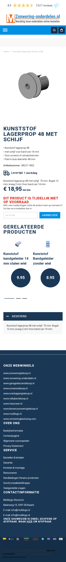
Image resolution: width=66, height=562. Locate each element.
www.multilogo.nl (12, 413)
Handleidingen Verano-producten (21, 478)
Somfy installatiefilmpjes (16, 483)
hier (29, 521)
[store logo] (33, 19)
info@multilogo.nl (20, 515)
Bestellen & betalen (13, 457)
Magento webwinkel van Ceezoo (14, 557)
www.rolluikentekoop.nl (15, 398)
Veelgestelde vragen (14, 488)
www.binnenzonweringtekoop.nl (20, 408)
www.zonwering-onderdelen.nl (19, 378)
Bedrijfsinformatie (13, 430)
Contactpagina (11, 435)
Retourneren (10, 472)
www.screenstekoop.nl (15, 388)
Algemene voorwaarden (16, 441)
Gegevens (19, 316)
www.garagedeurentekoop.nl (18, 383)
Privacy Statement (13, 446)
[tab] (33, 316)
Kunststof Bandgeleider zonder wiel (43, 258)
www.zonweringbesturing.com (19, 419)
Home (6, 51)
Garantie (8, 462)
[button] (9, 298)
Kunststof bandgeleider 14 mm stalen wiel (15, 258)
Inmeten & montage (14, 467)
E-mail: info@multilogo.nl (16, 510)
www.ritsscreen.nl (12, 403)
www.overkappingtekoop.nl (17, 393)
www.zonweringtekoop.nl (16, 373)
